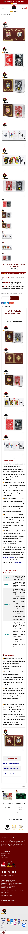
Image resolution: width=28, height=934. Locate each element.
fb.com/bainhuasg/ (11, 774)
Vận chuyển (3, 855)
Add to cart (15, 298)
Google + (10, 303)
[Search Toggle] (22, 9)
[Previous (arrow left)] (0, 933)
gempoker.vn (8, 887)
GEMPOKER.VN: (10, 655)
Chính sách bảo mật (5, 851)
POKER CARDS (9, 293)
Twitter (5, 303)
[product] (7, 796)
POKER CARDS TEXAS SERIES (17, 293)
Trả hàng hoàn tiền (5, 857)
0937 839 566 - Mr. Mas (9, 901)
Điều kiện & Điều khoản (6, 853)
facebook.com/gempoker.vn (12, 886)
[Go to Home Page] (1, 14)
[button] (21, 787)
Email (13, 303)
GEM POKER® (4, 916)
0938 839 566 (14, 278)
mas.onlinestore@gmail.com (10, 884)
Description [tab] (7, 306)
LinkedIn (8, 303)
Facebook (2, 303)
